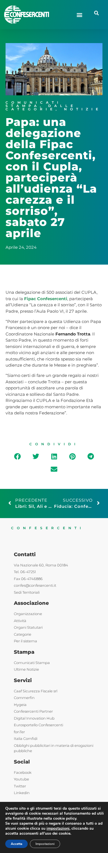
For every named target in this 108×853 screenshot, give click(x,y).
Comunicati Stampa (33, 104)
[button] (79, 14)
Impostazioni (45, 844)
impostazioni (58, 828)
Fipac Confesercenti (45, 298)
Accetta (16, 844)
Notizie (82, 109)
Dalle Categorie (41, 107)
